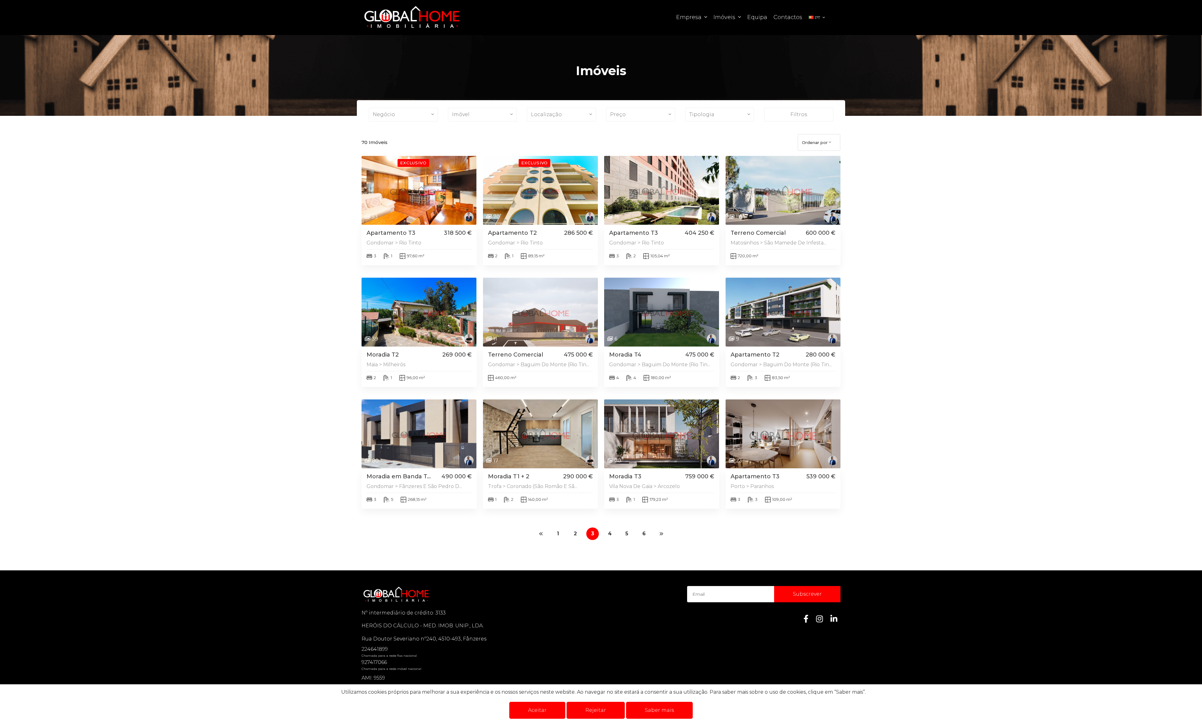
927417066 (374, 662)
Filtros (798, 114)
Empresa (689, 17)
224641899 (375, 649)
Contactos (787, 17)
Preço (618, 114)
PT (817, 17)
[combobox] (819, 142)
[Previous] (541, 533)
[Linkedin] (833, 619)
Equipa (757, 17)
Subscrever (807, 594)
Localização (546, 114)
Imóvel (461, 114)
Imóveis (725, 17)
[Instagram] (819, 619)
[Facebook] (806, 619)
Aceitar (537, 710)
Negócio (384, 114)
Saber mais (659, 710)
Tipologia (701, 114)
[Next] (661, 533)
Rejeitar (595, 710)
